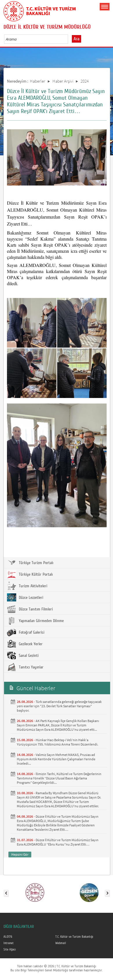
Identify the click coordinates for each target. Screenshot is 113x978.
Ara (76, 38)
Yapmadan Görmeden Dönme (41, 621)
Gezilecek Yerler (30, 644)
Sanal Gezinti (28, 655)
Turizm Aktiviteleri (32, 586)
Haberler (37, 81)
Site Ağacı (9, 949)
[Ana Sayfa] (39, 10)
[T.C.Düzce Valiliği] (35, 892)
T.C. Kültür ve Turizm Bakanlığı (74, 937)
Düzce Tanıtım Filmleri (35, 609)
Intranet (8, 943)
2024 (85, 81)
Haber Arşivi (62, 81)
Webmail (60, 943)
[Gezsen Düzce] (89, 892)
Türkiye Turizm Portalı (35, 563)
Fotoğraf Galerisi (31, 632)
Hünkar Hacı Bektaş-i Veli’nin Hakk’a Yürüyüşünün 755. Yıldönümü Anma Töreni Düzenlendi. (57, 742)
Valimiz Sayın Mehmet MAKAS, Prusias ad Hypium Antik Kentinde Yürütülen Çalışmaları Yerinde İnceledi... (56, 759)
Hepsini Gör (19, 854)
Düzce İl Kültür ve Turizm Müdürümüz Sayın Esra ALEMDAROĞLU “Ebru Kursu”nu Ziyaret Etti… (58, 842)
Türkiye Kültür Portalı (35, 574)
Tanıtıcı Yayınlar (30, 667)
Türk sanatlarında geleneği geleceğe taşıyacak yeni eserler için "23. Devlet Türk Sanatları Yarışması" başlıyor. (59, 705)
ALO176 (7, 937)
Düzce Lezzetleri (30, 597)
